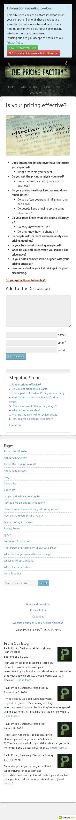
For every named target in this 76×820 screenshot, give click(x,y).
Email (61, 342)
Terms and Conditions (16, 541)
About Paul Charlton (15, 457)
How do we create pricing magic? (23, 515)
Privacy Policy (15, 42)
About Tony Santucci (15, 470)
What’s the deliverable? (18, 567)
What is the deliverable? (26, 410)
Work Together (12, 573)
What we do (29, 87)
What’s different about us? (19, 560)
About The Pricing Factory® (20, 464)
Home (10, 87)
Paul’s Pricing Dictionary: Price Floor (24, 723)
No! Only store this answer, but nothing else (33, 53)
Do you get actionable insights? (26, 280)
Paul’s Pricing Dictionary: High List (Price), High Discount (27, 650)
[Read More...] (26, 680)
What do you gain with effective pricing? (35, 414)
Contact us (15, 425)
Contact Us (38, 93)
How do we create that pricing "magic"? (34, 406)
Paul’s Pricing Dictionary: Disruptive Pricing (28, 755)
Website (62, 350)
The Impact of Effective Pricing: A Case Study (38, 393)
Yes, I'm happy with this (22, 47)
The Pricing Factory (38, 72)
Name (61, 335)
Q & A (7, 535)
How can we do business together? (32, 418)
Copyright (9, 489)
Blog (46, 87)
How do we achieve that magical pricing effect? (32, 509)
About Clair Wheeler (16, 451)
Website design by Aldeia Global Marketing (38, 623)
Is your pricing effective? (26, 384)
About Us (63, 87)
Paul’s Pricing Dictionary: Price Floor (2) (26, 687)
